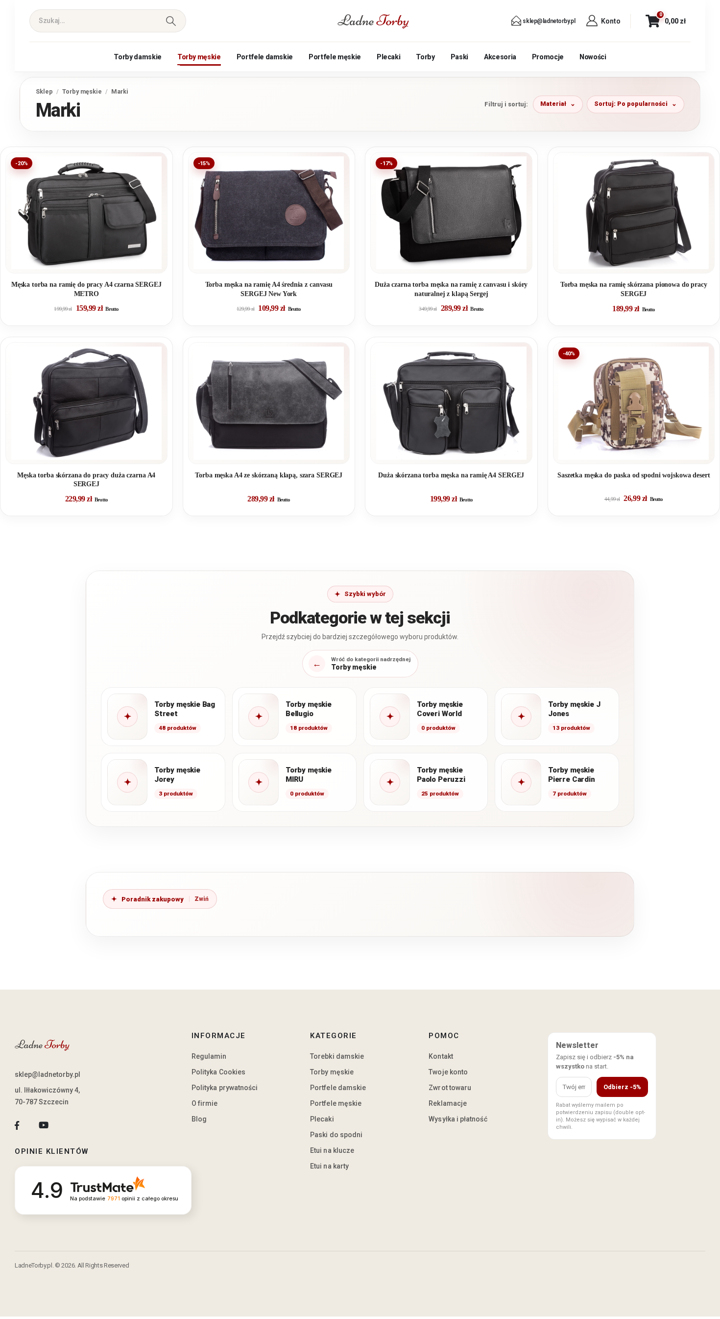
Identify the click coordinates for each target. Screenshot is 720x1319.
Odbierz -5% (622, 1087)
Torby (425, 57)
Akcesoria (500, 57)
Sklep (44, 91)
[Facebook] (17, 1126)
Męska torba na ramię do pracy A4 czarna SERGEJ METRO (86, 289)
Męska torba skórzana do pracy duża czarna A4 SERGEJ (86, 480)
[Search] (171, 21)
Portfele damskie (265, 57)
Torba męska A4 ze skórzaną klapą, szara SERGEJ (268, 475)
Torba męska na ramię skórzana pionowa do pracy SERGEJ (633, 289)
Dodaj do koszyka (94, 261)
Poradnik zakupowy (152, 899)
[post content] (86, 212)
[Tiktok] (70, 1126)
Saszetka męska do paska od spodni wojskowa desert (633, 475)
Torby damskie (137, 57)
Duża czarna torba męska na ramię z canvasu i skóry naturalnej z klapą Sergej (451, 289)
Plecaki (389, 57)
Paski (459, 57)
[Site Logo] (373, 21)
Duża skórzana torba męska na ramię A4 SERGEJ (451, 475)
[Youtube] (43, 1126)
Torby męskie (199, 57)
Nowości (592, 57)
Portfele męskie (335, 57)
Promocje (548, 57)
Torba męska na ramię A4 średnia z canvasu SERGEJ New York (269, 289)
